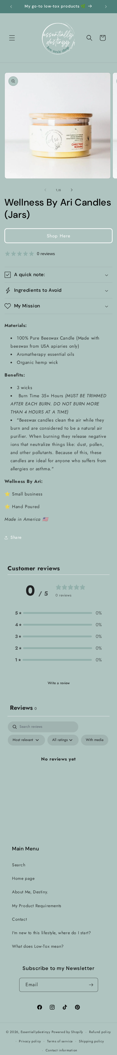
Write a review (59, 683)
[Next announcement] (105, 6)
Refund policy (100, 1031)
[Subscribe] (91, 985)
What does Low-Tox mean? (38, 946)
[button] (12, 37)
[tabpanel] (59, 773)
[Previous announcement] (11, 6)
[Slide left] (45, 190)
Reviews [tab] (23, 707)
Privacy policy (30, 1041)
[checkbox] (94, 740)
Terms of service (60, 1041)
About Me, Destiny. (30, 892)
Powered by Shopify (67, 1031)
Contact (19, 919)
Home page (23, 878)
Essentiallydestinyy (35, 1031)
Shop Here (58, 236)
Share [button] (16, 537)
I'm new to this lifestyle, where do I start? (51, 933)
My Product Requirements (37, 906)
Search (19, 865)
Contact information (61, 1050)
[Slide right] (71, 190)
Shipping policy (91, 1041)
